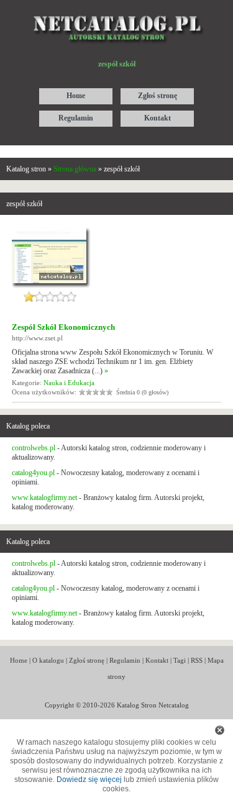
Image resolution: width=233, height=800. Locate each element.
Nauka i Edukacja (68, 382)
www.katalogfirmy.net (44, 497)
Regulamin (124, 660)
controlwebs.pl (33, 447)
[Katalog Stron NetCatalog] (116, 10)
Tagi (179, 660)
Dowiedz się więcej (89, 779)
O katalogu (48, 660)
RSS (197, 660)
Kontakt (156, 660)
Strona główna (74, 169)
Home (18, 660)
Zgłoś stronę (86, 660)
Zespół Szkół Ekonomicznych (63, 327)
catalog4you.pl (33, 472)
